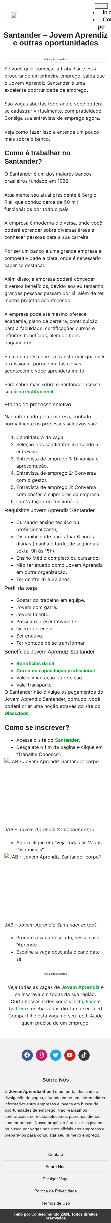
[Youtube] (69, 1055)
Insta (78, 1001)
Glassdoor (16, 713)
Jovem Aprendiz (80, 987)
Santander (67, 740)
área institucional (33, 391)
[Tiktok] (84, 1055)
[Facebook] (27, 1055)
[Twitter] (55, 1055)
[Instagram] (41, 1055)
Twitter (16, 1008)
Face (91, 1001)
